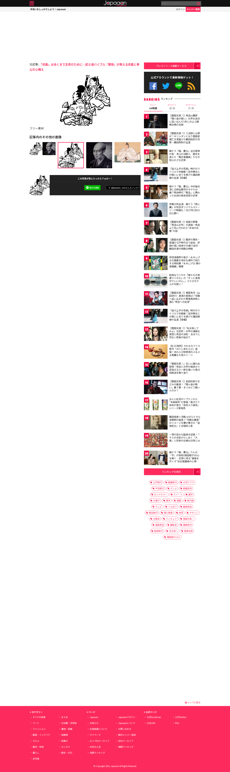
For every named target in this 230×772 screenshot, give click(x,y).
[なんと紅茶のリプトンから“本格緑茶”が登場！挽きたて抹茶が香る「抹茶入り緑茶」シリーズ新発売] (156, 405)
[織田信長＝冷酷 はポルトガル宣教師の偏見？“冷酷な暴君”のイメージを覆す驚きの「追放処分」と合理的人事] (156, 423)
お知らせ (94, 723)
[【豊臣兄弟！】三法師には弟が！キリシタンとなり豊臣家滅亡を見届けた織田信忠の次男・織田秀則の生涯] (156, 139)
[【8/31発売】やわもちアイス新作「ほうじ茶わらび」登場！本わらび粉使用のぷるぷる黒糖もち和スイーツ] (156, 352)
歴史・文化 (66, 752)
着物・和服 (66, 728)
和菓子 (64, 740)
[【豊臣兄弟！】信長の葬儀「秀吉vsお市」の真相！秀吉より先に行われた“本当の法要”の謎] (156, 228)
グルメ (36, 740)
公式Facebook (153, 86)
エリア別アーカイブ (99, 740)
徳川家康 (168, 512)
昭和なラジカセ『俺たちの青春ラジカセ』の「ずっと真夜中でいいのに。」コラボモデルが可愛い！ (184, 279)
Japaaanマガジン (126, 717)
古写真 (36, 758)
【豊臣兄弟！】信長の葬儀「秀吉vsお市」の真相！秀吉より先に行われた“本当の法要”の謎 (184, 226)
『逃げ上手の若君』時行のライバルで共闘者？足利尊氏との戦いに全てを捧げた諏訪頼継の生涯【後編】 (184, 315)
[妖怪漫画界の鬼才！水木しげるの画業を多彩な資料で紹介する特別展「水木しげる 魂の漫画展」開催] (156, 263)
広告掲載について (98, 728)
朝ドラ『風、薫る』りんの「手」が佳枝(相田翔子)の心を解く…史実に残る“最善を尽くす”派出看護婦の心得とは (184, 458)
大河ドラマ (188, 482)
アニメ (173, 488)
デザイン (193, 512)
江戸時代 (157, 482)
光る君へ (173, 531)
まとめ (64, 717)
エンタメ (65, 746)
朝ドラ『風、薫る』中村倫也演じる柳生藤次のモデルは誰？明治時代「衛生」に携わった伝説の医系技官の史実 (184, 190)
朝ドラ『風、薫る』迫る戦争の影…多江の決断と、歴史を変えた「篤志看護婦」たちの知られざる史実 (184, 155)
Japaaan (115, 3)
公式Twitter (166, 86)
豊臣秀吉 (159, 524)
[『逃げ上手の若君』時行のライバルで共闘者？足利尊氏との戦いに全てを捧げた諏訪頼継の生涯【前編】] (156, 174)
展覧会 (173, 524)
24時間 (153, 107)
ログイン (180, 9)
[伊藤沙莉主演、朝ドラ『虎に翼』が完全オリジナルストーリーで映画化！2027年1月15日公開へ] (156, 210)
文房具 (156, 518)
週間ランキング (126, 746)
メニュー (31, 3)
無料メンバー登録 (127, 734)
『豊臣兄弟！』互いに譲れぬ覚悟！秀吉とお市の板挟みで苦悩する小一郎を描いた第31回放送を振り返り (184, 368)
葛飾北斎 (188, 531)
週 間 (172, 107)
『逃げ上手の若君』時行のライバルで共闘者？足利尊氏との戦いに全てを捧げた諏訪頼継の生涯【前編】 (184, 173)
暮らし (36, 752)
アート (36, 723)
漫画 (179, 500)
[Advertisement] (57, 36)
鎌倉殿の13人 (173, 537)
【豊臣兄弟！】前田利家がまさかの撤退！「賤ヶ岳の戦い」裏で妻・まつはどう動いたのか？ (184, 385)
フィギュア (171, 518)
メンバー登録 (193, 9)
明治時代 (153, 512)
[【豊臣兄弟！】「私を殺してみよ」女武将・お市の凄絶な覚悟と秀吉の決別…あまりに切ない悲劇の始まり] (156, 334)
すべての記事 (39, 717)
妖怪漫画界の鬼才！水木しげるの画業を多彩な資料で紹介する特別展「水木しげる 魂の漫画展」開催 (184, 261)
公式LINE (179, 86)
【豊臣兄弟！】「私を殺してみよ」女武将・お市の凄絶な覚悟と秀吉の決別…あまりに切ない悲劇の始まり (184, 332)
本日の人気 (95, 746)
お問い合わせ (124, 728)
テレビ (158, 506)
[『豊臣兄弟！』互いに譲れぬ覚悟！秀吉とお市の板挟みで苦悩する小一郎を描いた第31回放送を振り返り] (156, 369)
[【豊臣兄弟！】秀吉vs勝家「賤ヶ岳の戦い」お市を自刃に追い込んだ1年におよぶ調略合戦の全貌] (156, 121)
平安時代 (159, 488)
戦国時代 (172, 482)
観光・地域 (38, 746)
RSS (191, 86)
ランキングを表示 (171, 471)
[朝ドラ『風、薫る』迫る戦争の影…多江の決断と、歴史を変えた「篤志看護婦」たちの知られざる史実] (156, 157)
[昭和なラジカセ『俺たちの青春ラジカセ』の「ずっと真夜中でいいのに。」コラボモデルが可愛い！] (156, 281)
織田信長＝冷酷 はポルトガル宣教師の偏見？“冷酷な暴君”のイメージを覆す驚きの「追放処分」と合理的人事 (184, 421)
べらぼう (172, 506)
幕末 (168, 500)
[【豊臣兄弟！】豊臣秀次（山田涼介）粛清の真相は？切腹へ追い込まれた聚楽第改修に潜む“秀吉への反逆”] (156, 299)
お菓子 (156, 500)
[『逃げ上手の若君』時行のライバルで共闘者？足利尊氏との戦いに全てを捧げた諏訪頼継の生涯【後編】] (156, 316)
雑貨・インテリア (41, 734)
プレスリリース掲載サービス (171, 66)
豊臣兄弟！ (188, 518)
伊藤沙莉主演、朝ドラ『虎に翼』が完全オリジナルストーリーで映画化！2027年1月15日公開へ (184, 208)
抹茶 (181, 512)
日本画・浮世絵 (69, 723)
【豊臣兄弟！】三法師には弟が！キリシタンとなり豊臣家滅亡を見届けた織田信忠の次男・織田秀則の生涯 (184, 137)
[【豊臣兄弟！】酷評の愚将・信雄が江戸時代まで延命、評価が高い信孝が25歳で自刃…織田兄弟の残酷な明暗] (156, 245)
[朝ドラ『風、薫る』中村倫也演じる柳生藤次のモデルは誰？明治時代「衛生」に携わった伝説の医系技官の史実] (156, 192)
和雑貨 (64, 734)
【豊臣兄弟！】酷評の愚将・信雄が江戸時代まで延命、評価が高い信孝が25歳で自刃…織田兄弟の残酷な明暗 (184, 244)
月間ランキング (97, 752)
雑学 (190, 494)
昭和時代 (158, 531)
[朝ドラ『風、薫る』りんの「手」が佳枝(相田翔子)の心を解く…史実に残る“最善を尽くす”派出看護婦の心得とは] (156, 458)
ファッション (39, 728)
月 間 (191, 107)
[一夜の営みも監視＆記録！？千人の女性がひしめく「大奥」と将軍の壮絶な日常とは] (156, 440)
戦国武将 (187, 488)
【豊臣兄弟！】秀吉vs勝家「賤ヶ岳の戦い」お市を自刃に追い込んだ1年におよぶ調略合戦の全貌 (184, 120)
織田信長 (187, 506)
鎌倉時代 (187, 524)
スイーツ (177, 494)
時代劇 (190, 500)
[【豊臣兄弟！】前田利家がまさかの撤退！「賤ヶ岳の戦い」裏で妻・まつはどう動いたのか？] (156, 387)
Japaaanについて (126, 723)
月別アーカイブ (125, 740)
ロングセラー (160, 494)
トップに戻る (194, 702)
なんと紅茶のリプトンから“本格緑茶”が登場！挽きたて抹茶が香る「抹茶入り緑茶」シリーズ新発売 (184, 403)
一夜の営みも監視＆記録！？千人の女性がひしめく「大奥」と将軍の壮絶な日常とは (184, 437)
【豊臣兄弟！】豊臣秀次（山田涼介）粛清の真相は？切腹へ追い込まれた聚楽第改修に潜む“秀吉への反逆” (184, 297)
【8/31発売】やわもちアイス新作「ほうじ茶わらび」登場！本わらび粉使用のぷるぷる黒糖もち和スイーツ (184, 350)
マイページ (95, 734)
